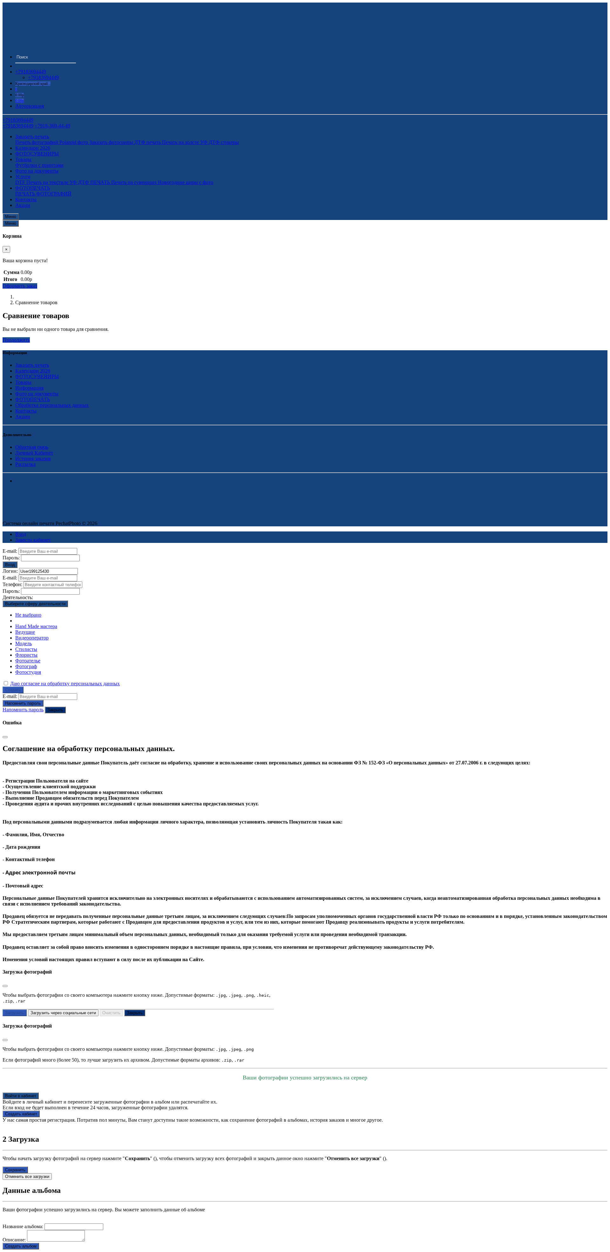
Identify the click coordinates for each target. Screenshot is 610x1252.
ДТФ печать (148, 142)
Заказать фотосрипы (111, 142)
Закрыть (55, 710)
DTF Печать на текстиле (42, 182)
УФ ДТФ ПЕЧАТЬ (90, 182)
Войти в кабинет (20, 1095)
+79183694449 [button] (30, 71)
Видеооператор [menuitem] (32, 637)
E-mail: (10, 551)
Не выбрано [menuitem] (28, 615)
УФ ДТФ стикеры (219, 142)
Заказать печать (32, 365)
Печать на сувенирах (134, 182)
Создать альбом (21, 1246)
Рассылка (25, 464)
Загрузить (14, 1012)
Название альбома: (23, 1226)
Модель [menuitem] (23, 643)
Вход (10, 564)
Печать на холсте (181, 142)
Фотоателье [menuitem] (27, 660)
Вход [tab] (20, 534)
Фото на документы (36, 171)
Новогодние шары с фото (185, 182)
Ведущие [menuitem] (25, 632)
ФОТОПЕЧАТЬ (32, 399)
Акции (22, 205)
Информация (29, 388)
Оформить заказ (20, 286)
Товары (23, 382)
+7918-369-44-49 (52, 125)
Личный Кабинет (34, 452)
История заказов (33, 458)
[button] (19, 100)
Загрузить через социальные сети (63, 1012)
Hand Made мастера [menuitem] (36, 626)
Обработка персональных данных (52, 405)
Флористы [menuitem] (26, 655)
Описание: (14, 1239)
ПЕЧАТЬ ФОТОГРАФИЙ (43, 193)
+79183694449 (43, 77)
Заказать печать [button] (32, 136)
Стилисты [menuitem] (26, 649)
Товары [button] (23, 159)
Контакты (26, 199)
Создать (13, 690)
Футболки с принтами (39, 165)
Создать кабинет (21, 1114)
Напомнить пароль (23, 703)
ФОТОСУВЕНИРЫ (37, 153)
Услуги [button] (22, 176)
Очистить (111, 1012)
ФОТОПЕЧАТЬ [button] (32, 188)
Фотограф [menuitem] (26, 666)
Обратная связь (31, 447)
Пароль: (11, 557)
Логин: (10, 571)
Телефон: (12, 584)
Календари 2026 (32, 148)
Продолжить (16, 340)
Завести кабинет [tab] (33, 540)
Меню (10, 216)
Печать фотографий (37, 142)
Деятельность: (18, 597)
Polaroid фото (74, 142)
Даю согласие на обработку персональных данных (65, 683)
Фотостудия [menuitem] (28, 672)
